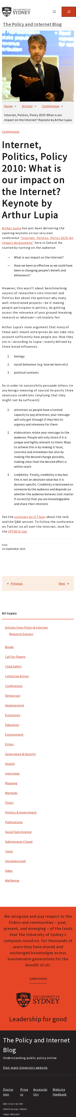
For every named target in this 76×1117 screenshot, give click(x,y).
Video (9, 871)
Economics (12, 715)
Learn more (38, 978)
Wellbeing (12, 880)
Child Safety (13, 666)
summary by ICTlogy (29, 517)
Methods (11, 793)
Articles (27, 106)
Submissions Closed (18, 841)
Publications (14, 822)
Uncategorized (15, 861)
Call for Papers (15, 657)
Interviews (12, 773)
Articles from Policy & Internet (26, 627)
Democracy (12, 696)
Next (62, 583)
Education (12, 725)
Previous (17, 583)
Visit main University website (25, 1068)
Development (14, 705)
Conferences (50, 106)
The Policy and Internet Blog (32, 24)
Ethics (9, 744)
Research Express (21, 634)
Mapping (11, 783)
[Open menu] (54, 11)
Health (10, 764)
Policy (9, 803)
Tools (9, 851)
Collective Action (17, 676)
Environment (14, 734)
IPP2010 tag (17, 531)
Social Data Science (18, 832)
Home (8, 106)
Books (9, 647)
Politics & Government (21, 812)
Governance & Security (20, 754)
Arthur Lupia (11, 228)
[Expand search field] (69, 12)
